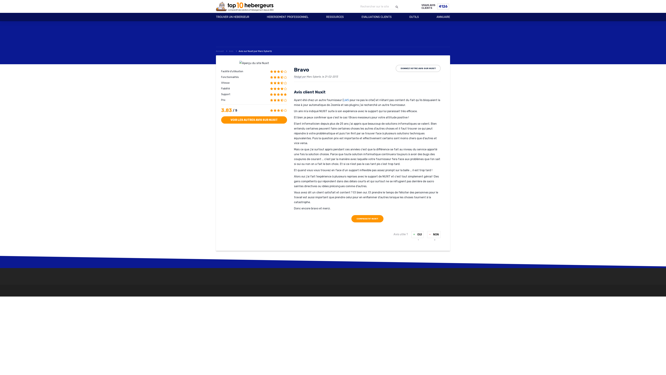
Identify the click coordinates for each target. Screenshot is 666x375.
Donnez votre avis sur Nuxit (418, 68)
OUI (419, 234)
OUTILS (414, 17)
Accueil (220, 51)
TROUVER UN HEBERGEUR (232, 17)
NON (435, 234)
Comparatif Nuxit (367, 219)
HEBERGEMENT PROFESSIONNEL (288, 17)
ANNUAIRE (443, 17)
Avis (231, 51)
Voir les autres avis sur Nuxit (254, 120)
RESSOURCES (335, 17)
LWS (346, 100)
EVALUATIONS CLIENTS (377, 17)
